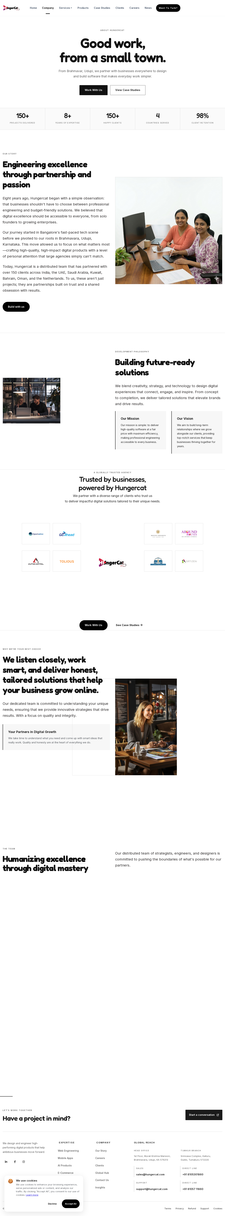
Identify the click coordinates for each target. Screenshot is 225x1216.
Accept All (70, 1203)
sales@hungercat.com (150, 1174)
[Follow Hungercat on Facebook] (14, 1161)
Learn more (32, 1194)
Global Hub (102, 1172)
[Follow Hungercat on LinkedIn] (6, 1161)
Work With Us (93, 90)
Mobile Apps (66, 1158)
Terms (167, 1208)
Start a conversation (202, 1114)
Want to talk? (168, 8)
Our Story (101, 1150)
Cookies (217, 1208)
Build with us (16, 306)
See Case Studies (128, 625)
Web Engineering (69, 1150)
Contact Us (102, 1180)
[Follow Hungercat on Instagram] (23, 1161)
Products (83, 7)
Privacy (180, 1208)
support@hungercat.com (152, 1189)
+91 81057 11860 (192, 1189)
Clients (119, 7)
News (148, 7)
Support (204, 1208)
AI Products (65, 1165)
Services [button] (64, 7)
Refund (192, 1208)
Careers (134, 7)
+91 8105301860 (192, 1174)
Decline (52, 1203)
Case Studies (102, 7)
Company (48, 7)
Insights (100, 1187)
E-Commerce (66, 1172)
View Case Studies (127, 90)
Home (33, 7)
